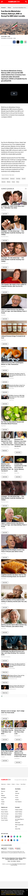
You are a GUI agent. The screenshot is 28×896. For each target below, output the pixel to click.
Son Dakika (3, 797)
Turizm (16, 797)
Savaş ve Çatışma (5, 178)
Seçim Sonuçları (4, 813)
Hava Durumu (4, 809)
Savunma (3, 181)
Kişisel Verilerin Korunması (18, 816)
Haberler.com (4, 807)
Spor (2, 793)
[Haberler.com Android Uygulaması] (11, 848)
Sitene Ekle (17, 828)
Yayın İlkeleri (23, 784)
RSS (16, 826)
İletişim (13, 784)
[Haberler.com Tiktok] (11, 840)
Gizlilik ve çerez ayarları (7, 864)
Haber (9, 861)
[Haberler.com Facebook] (5, 836)
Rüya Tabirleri (4, 818)
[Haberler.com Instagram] (11, 836)
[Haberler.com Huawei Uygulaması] (18, 848)
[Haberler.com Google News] (2, 836)
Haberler (3, 788)
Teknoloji (17, 793)
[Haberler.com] (6, 779)
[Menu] (2, 2)
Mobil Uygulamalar (19, 824)
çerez (2, 891)
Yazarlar (17, 799)
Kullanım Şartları (18, 809)
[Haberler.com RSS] (2, 840)
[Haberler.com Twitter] (8, 836)
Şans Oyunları (4, 816)
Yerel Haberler (18, 801)
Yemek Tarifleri (4, 820)
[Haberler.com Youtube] (8, 840)
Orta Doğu (18, 178)
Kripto (2, 799)
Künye (17, 784)
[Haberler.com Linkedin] (14, 836)
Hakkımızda (3, 784)
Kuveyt (13, 181)
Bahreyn (8, 181)
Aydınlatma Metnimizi (11, 894)
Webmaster (17, 822)
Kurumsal (17, 807)
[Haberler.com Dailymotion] (17, 840)
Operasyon (12, 178)
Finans (16, 795)
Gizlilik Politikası (18, 811)
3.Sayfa (2, 801)
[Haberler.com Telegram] (14, 840)
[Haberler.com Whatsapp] (17, 836)
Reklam (8, 784)
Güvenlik (23, 178)
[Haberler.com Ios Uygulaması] (4, 848)
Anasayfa (3, 7)
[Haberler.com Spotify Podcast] (20, 836)
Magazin (3, 795)
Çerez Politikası (18, 813)
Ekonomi (3, 791)
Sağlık (16, 791)
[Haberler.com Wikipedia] (5, 840)
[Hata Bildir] (14, 864)
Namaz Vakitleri (4, 811)
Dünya (9, 7)
